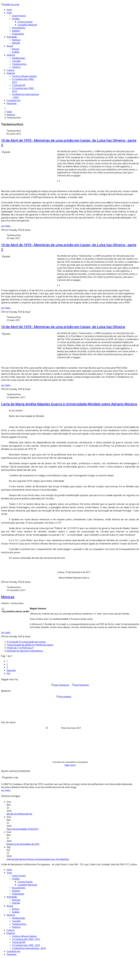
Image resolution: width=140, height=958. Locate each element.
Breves (15, 48)
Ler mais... (6, 225)
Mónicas (7, 596)
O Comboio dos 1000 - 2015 (26, 945)
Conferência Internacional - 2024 (29, 948)
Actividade (12, 36)
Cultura (10, 70)
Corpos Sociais (25, 21)
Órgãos (16, 18)
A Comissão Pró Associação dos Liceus (26, 641)
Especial (11, 73)
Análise (15, 51)
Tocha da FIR (18, 85)
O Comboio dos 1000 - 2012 (26, 939)
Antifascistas (18, 58)
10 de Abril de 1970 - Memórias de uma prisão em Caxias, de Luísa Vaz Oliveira (63, 326)
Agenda (16, 42)
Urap (9, 12)
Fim (8, 673)
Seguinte (11, 670)
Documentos (18, 27)
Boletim (16, 30)
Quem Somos (19, 15)
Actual (10, 45)
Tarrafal (16, 61)
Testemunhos (19, 64)
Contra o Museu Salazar (24, 76)
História (11, 54)
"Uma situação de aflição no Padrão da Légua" (30, 644)
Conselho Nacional (27, 24)
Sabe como (70, 765)
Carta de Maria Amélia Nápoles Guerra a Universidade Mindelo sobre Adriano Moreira (69, 404)
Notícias (16, 39)
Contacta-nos (13, 100)
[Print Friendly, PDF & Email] (15, 229)
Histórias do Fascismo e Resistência (25, 650)
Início (9, 9)
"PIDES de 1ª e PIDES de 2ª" (20, 647)
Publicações (18, 33)
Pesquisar (12, 103)
